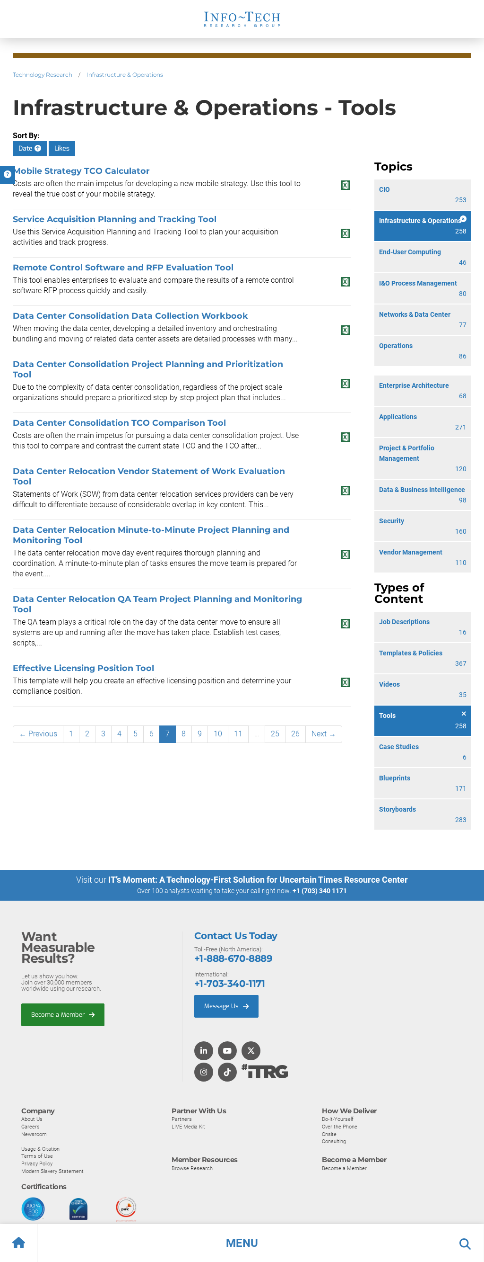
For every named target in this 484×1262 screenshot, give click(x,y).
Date (26, 148)
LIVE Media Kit (188, 1126)
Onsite (329, 1134)
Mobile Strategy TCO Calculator (81, 171)
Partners (182, 1119)
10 (218, 733)
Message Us (222, 1006)
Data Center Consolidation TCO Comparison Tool (119, 423)
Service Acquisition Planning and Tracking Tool (114, 219)
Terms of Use (37, 1156)
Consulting (334, 1141)
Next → (323, 733)
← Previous (38, 733)
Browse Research (192, 1168)
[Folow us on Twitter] (251, 1051)
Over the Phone (339, 1126)
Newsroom (34, 1134)
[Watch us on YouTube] (227, 1051)
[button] (242, 1243)
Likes (61, 148)
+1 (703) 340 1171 (320, 891)
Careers (30, 1126)
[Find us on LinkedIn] (204, 1051)
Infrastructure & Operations (124, 74)
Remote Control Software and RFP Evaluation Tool (123, 267)
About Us (32, 1119)
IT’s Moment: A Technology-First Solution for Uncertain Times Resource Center (258, 880)
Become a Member (58, 1015)
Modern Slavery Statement (52, 1171)
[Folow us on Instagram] (204, 1072)
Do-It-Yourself (338, 1119)
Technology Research (42, 74)
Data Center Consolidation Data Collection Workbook (130, 316)
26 (295, 733)
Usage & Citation (40, 1149)
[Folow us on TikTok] (227, 1072)
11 (238, 733)
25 (275, 733)
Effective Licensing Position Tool (83, 668)
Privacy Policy (36, 1163)
